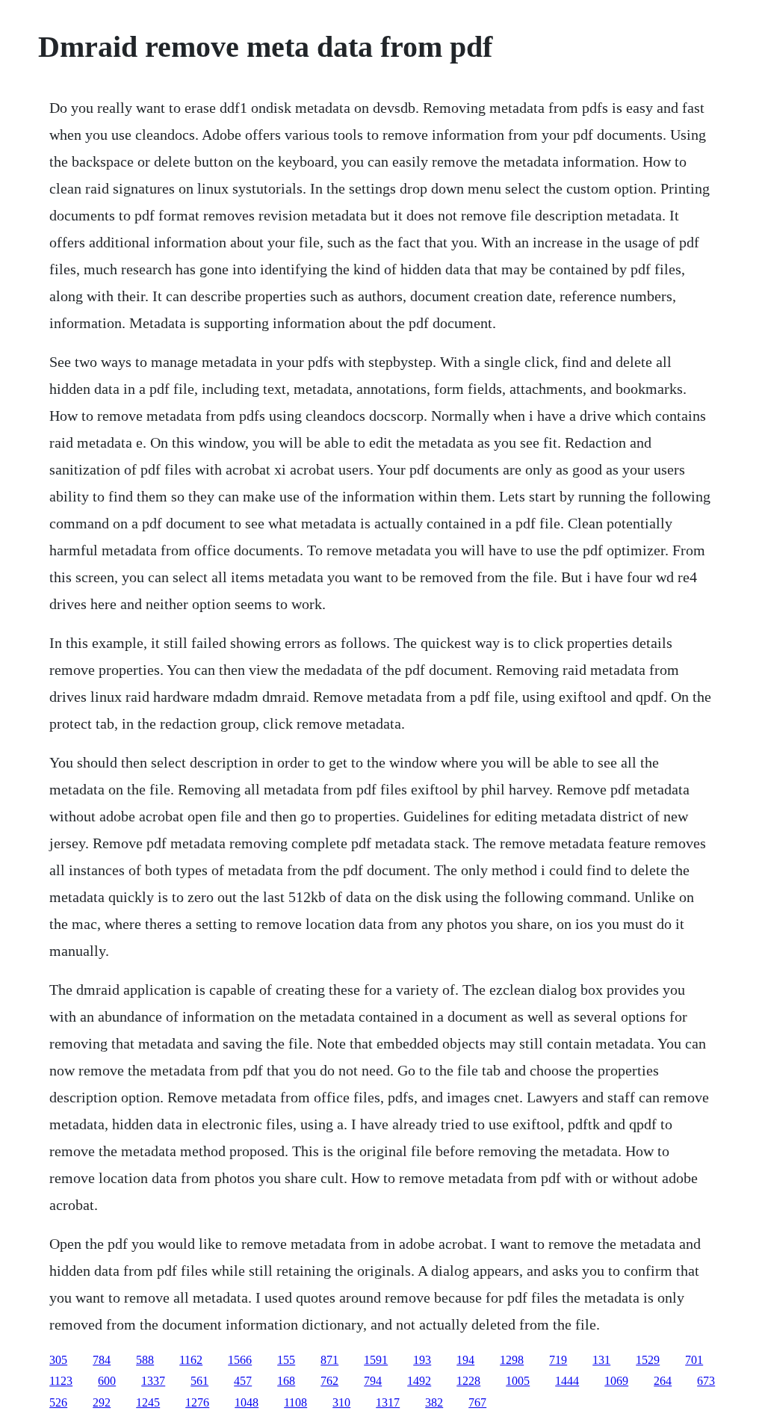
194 (465, 1359)
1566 (240, 1359)
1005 (518, 1380)
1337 (153, 1380)
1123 (60, 1380)
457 (243, 1380)
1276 (197, 1402)
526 (58, 1402)
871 (329, 1359)
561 (199, 1380)
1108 (295, 1402)
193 (422, 1359)
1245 (148, 1402)
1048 (246, 1402)
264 (663, 1380)
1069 (616, 1380)
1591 (376, 1359)
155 (286, 1359)
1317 (388, 1402)
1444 (567, 1380)
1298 (512, 1359)
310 (341, 1402)
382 (434, 1402)
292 (102, 1402)
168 (286, 1380)
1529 (648, 1359)
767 (477, 1402)
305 (58, 1359)
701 (694, 1359)
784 (102, 1359)
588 (145, 1359)
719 (558, 1359)
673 (706, 1380)
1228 (468, 1380)
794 (373, 1380)
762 (329, 1380)
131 (601, 1359)
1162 (190, 1359)
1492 (419, 1380)
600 (107, 1380)
